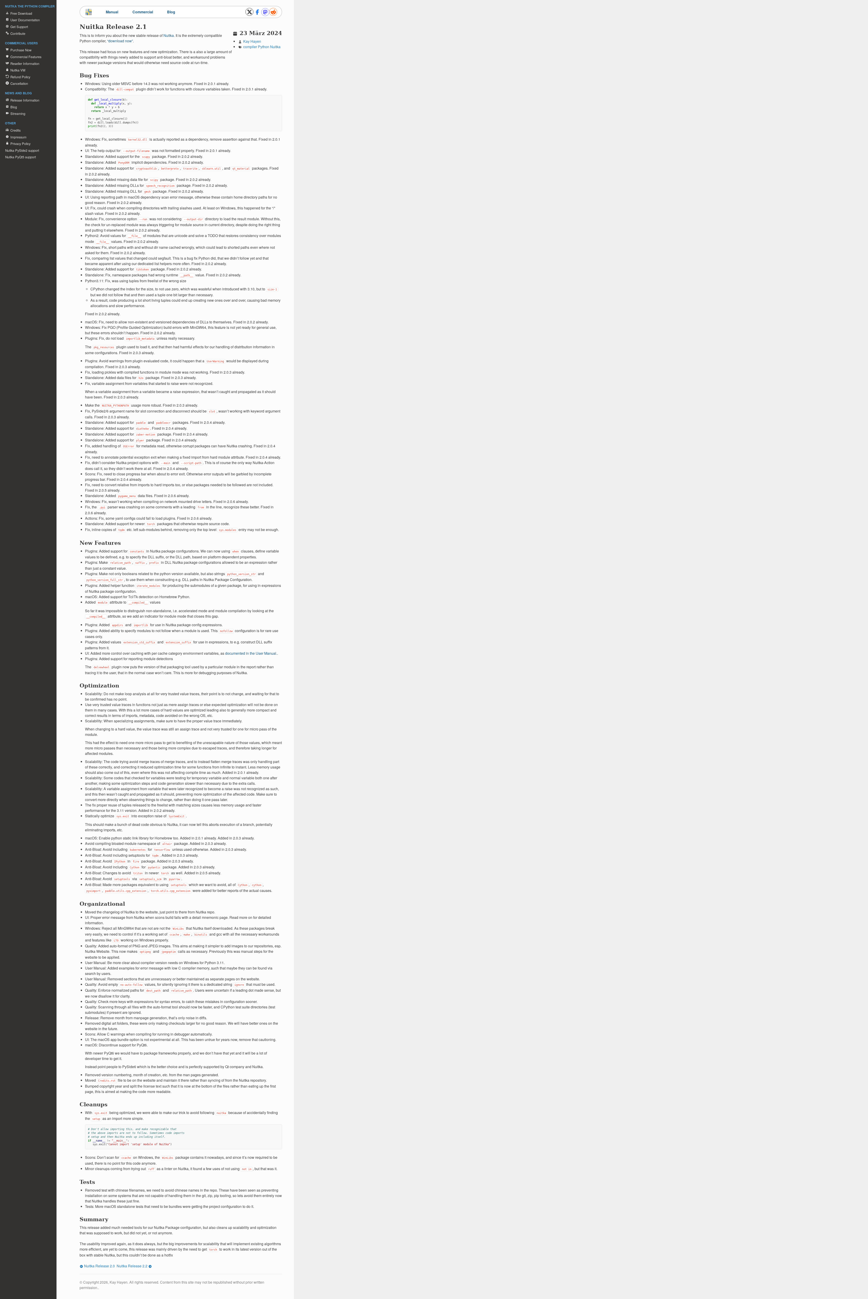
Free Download (21, 13)
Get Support (19, 26)
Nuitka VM (17, 70)
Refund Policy (20, 76)
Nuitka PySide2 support (22, 150)
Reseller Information (24, 63)
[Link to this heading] (149, 28)
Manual (112, 11)
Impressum (18, 137)
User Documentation (25, 19)
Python (263, 46)
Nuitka (275, 46)
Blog (13, 106)
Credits (15, 130)
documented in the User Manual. (251, 653)
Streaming (17, 113)
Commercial (142, 11)
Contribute (17, 33)
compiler (250, 46)
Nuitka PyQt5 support (20, 156)
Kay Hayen (252, 41)
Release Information (24, 100)
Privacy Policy (20, 143)
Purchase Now (20, 49)
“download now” (120, 40)
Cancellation (19, 83)
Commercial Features (25, 56)
